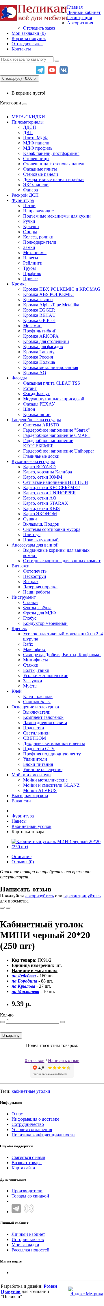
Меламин (32, 325)
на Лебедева (24, 975)
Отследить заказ (39, 28)
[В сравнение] (8, 908)
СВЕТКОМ (34, 738)
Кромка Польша (39, 362)
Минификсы (35, 659)
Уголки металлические (45, 675)
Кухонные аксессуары (33, 461)
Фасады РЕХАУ (39, 403)
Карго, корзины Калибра (47, 471)
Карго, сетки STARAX (45, 503)
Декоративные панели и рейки (53, 179)
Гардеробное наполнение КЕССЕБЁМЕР (48, 443)
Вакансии (21, 800)
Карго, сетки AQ (39, 497)
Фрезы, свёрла (37, 607)
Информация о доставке (35, 1119)
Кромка (19, 283)
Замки (29, 247)
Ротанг (30, 388)
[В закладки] (2, 908)
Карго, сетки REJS (41, 508)
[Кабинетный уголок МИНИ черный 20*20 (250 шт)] (58, 846)
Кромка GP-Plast (39, 320)
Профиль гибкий (40, 330)
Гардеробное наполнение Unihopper (58, 450)
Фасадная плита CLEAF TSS (51, 383)
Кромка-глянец (38, 299)
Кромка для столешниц (46, 341)
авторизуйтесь (39, 895)
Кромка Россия (38, 356)
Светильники (36, 732)
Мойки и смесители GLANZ (51, 785)
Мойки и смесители (31, 774)
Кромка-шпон (37, 414)
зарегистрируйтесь (82, 895)
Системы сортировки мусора (51, 529)
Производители (27, 1190)
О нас (17, 1113)
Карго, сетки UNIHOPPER (49, 492)
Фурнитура (23, 200)
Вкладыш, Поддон (41, 524)
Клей (17, 691)
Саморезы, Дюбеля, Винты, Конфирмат (62, 654)
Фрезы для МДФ (39, 612)
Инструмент (24, 597)
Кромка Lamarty (39, 351)
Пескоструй (34, 576)
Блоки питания (38, 764)
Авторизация (80, 22)
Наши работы (36, 591)
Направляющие (38, 210)
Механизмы (35, 252)
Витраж (30, 581)
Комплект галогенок (43, 717)
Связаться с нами (28, 1157)
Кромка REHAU (39, 315)
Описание (21, 856)
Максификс (34, 649)
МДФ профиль (37, 148)
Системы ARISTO (41, 424)
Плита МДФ (35, 137)
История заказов (28, 1239)
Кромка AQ (34, 372)
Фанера (30, 189)
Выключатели (37, 712)
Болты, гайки (36, 670)
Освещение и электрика (35, 706)
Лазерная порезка (40, 586)
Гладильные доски (41, 456)
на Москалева (25, 991)
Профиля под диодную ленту (52, 753)
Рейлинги (32, 263)
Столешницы (36, 158)
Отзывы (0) (23, 861)
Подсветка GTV (39, 748)
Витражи (20, 565)
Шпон (29, 409)
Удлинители (35, 759)
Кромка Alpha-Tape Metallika (51, 304)
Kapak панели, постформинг (51, 153)
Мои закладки (25, 1244)
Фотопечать (35, 571)
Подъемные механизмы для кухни (57, 216)
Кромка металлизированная (50, 367)
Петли (29, 205)
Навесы (30, 257)
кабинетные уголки (31, 1091)
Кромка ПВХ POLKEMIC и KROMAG (62, 289)
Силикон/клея (37, 701)
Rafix (28, 644)
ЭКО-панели (36, 184)
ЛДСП (29, 127)
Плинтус (31, 534)
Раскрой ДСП (25, 195)
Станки (30, 602)
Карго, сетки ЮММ (42, 477)
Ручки (29, 221)
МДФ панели (36, 142)
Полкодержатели (39, 242)
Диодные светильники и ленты (54, 743)
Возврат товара (27, 1162)
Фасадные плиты (40, 169)
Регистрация (79, 17)
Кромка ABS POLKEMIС (48, 294)
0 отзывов (34, 1060)
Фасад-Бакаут (36, 393)
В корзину (11, 1035)
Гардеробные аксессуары (36, 419)
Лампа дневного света (45, 722)
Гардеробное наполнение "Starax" (56, 430)
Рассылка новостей (30, 1249)
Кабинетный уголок (31, 826)
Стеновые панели (40, 174)
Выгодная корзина (30, 795)
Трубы (29, 268)
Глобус (29, 618)
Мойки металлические (45, 779)
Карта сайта (23, 1167)
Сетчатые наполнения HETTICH (55, 482)
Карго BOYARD (39, 466)
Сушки (30, 518)
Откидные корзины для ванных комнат (62, 560)
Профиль (32, 273)
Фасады (19, 377)
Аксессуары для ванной (35, 544)
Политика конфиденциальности (43, 1134)
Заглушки (32, 680)
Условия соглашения (32, 1129)
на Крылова (23, 986)
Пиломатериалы (28, 122)
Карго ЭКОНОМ (40, 513)
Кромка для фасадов (43, 346)
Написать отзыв (63, 1060)
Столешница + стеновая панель (54, 163)
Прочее (30, 278)
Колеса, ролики (38, 236)
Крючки (31, 226)
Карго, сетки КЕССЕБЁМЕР (51, 487)
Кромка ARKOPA (41, 336)
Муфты (30, 685)
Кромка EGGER (39, 309)
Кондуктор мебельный (45, 623)
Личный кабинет (28, 1234)
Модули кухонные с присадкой (53, 398)
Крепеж (19, 628)
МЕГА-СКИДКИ (28, 116)
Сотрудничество (28, 1124)
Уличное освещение (42, 769)
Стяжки (30, 665)
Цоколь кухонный (41, 539)
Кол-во (7, 1014)
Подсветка (33, 727)
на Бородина (24, 980)
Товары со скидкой (30, 1195)
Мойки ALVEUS (40, 790)
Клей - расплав (38, 696)
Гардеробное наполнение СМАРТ (56, 435)
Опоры (30, 231)
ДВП (28, 132)
